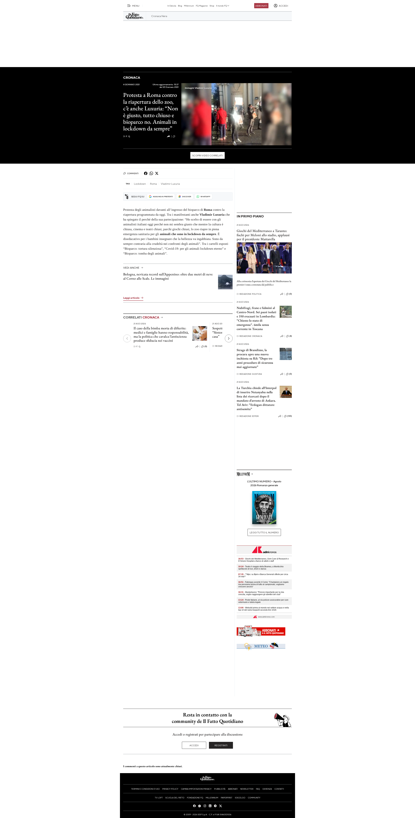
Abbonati (261, 5)
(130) (289, 416)
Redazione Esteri (248, 416)
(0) (177, 136)
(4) (290, 336)
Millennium (189, 6)
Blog (180, 6)
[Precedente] (127, 338)
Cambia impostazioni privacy (196, 789)
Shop (212, 6)
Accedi (194, 745)
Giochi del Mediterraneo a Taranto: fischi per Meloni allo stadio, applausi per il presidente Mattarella (263, 234)
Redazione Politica (249, 294)
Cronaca (131, 77)
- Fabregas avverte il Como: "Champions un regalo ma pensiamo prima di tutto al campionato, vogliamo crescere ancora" (263, 584)
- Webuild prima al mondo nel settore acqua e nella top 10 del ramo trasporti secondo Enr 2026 (263, 609)
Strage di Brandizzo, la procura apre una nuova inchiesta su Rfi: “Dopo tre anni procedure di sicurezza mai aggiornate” (255, 358)
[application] (236, 114)
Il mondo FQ (221, 5)
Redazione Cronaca (249, 336)
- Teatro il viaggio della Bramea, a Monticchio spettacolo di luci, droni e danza (261, 567)
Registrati (221, 745)
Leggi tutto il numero (264, 532)
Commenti (133, 173)
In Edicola (171, 6)
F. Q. (126, 136)
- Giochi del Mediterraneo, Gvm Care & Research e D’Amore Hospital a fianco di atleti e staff (263, 560)
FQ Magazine (202, 6)
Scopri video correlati (207, 155)
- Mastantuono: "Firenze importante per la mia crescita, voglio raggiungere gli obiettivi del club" (261, 593)
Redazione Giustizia (249, 374)
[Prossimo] (229, 338)
